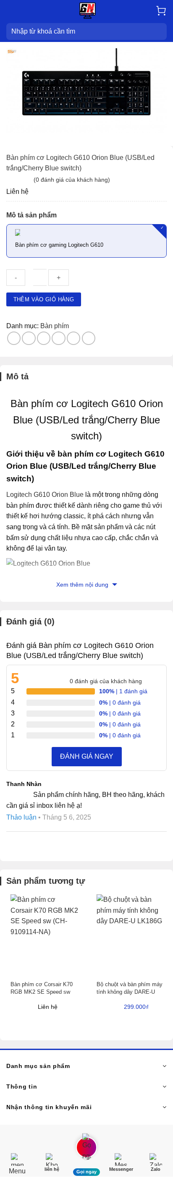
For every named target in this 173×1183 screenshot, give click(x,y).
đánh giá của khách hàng (106, 681)
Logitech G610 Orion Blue (45, 494)
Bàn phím (54, 325)
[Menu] (11, 10)
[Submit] (160, 32)
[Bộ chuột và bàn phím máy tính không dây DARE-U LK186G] (130, 934)
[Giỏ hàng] (161, 11)
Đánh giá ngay (86, 756)
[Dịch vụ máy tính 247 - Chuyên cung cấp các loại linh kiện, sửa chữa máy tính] (87, 10)
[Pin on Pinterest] (74, 338)
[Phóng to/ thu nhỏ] (33, 1133)
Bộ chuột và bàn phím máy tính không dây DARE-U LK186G (130, 992)
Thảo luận (21, 817)
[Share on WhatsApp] (14, 338)
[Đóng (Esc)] (8, 1133)
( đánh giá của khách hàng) (72, 179)
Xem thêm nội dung (83, 584)
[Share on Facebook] (29, 338)
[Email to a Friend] (59, 338)
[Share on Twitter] (44, 338)
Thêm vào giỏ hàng (43, 299)
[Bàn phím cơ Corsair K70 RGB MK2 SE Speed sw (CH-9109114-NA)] (44, 934)
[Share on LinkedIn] (89, 338)
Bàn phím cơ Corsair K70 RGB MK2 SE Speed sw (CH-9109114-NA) (41, 992)
